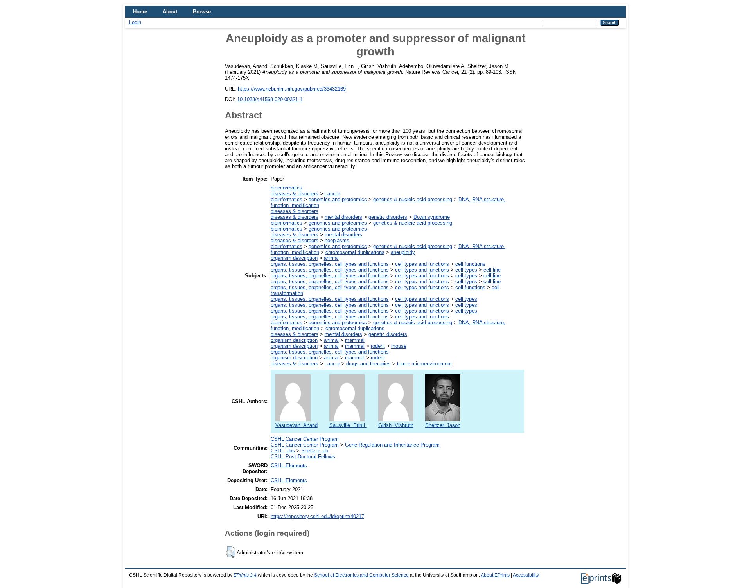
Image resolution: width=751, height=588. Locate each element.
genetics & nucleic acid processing (412, 199)
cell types (466, 270)
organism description (294, 258)
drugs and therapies (368, 363)
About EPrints (495, 575)
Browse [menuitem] (202, 11)
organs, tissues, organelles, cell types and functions (330, 264)
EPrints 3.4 (245, 575)
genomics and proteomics (338, 199)
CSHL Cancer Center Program (305, 439)
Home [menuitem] (140, 11)
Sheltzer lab (314, 451)
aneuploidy (403, 252)
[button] (230, 552)
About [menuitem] (170, 11)
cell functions (470, 264)
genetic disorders (387, 217)
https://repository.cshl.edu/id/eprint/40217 (317, 516)
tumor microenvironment (424, 363)
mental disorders (343, 217)
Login (135, 22)
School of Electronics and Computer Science (361, 575)
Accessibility (526, 575)
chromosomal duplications (354, 252)
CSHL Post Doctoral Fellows (303, 456)
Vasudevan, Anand (296, 425)
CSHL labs (283, 451)
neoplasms (337, 240)
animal (331, 258)
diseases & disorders (294, 194)
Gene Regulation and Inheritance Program (392, 445)
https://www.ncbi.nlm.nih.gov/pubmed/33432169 (292, 89)
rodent (378, 346)
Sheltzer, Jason (442, 425)
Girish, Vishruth (395, 425)
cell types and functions (422, 264)
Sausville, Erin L (348, 425)
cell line (492, 270)
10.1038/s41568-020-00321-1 (269, 99)
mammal (355, 340)
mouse (398, 346)
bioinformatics (286, 188)
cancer (332, 194)
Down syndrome (431, 217)
